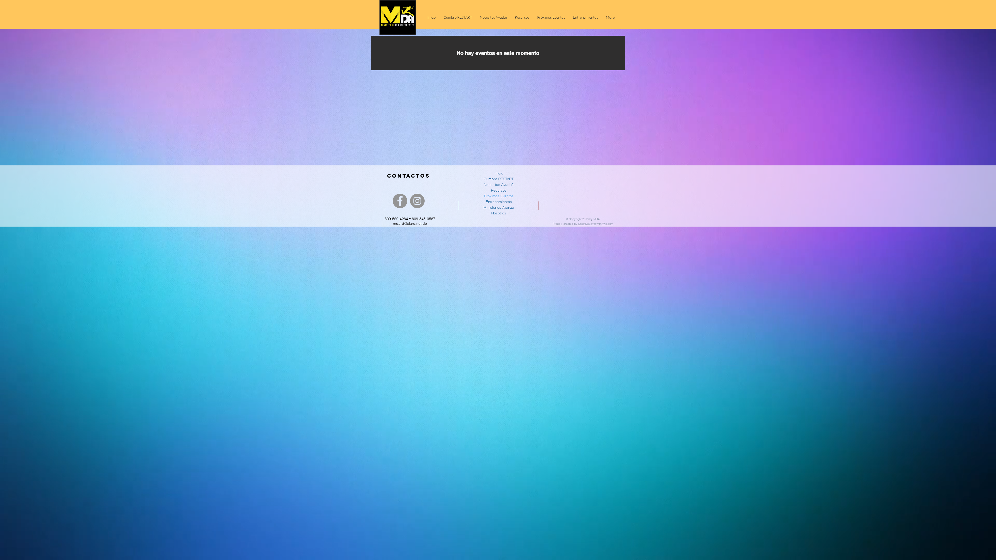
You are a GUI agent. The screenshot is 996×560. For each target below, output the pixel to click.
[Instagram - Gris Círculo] (417, 201)
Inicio (498, 173)
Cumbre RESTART (499, 179)
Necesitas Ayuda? (499, 184)
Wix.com (607, 224)
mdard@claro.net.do (410, 223)
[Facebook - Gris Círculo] (400, 201)
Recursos (499, 190)
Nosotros (498, 213)
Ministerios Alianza (498, 207)
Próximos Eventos (499, 196)
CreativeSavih (587, 224)
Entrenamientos (499, 201)
